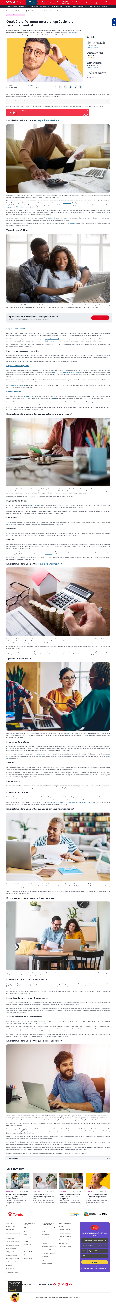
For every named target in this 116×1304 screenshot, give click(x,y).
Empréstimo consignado (17, 366)
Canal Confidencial (11, 1255)
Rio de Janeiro (28, 1248)
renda (65, 218)
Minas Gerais (27, 1238)
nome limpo (10, 524)
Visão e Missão (10, 1238)
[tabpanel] (18, 1189)
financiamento (11, 35)
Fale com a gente (65, 1223)
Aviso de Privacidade (100, 1268)
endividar (72, 223)
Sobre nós (9, 1223)
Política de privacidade (12, 1258)
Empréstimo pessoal (16, 329)
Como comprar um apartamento (48, 1223)
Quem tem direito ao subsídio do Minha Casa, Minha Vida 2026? (95, 63)
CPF (101, 333)
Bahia (25, 1227)
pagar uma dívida (13, 207)
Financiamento (46, 1234)
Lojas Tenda (45, 1256)
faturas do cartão (50, 218)
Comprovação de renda (48, 1227)
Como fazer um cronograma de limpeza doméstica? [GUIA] (96, 73)
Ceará (25, 1231)
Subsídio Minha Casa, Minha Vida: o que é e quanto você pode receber (96, 43)
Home (44, 2)
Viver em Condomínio (92, 57)
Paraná (26, 1241)
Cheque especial (14, 392)
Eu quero (100, 317)
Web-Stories (10, 1268)
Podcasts (9, 1265)
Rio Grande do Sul (29, 1251)
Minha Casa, (76, 2)
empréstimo (72, 32)
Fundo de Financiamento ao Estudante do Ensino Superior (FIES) (70, 802)
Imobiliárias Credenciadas (49, 1246)
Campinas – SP (28, 1258)
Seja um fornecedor (65, 1236)
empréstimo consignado (17, 385)
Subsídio (44, 1243)
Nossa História (10, 1226)
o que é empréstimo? (48, 120)
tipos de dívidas (35, 505)
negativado (48, 554)
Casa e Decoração (91, 77)
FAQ (43, 1260)
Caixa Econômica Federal (43, 754)
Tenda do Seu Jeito (65, 1246)
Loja (33, 2)
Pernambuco (27, 1244)
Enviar (94, 1262)
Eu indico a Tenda (64, 1243)
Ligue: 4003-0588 (47, 1263)
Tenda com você (64, 1240)
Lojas (86, 2)
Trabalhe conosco (64, 1229)
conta (53, 398)
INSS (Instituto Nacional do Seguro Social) (66, 372)
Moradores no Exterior (12, 1245)
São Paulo (27, 1254)
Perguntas (97, 2)
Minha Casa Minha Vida (92, 47)
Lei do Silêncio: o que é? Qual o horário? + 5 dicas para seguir (95, 53)
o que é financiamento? (50, 564)
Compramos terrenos (65, 1233)
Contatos (62, 1226)
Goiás (25, 1234)
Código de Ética (10, 1252)
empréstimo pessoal (52, 339)
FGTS (43, 1231)
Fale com (108, 2)
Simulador (65, 2)
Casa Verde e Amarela (48, 1253)
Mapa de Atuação (11, 1248)
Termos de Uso (89, 1268)
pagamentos (67, 203)
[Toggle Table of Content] (106, 101)
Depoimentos (10, 1229)
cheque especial (29, 396)
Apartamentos (54, 2)
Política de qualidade (12, 1262)
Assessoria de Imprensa (13, 1241)
